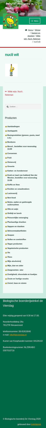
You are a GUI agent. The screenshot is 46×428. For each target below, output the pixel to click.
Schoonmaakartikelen (16, 231)
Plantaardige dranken (16, 222)
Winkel (37, 30)
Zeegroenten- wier (15, 270)
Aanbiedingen (13, 126)
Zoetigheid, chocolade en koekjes (22, 274)
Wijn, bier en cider (15, 266)
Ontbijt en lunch (14, 213)
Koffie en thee (13, 185)
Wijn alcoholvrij (14, 261)
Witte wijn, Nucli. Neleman (14, 93)
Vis (8, 252)
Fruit (9, 158)
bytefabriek (36, 424)
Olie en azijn (12, 209)
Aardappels (12, 131)
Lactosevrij (12, 193)
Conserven (12, 153)
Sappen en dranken (15, 226)
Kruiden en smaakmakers (18, 189)
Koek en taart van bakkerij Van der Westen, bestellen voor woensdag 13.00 (22, 177)
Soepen (10, 235)
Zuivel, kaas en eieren (16, 283)
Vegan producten (14, 244)
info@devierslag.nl (18, 335)
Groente (10, 166)
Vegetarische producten (17, 248)
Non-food (11, 198)
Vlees (9, 257)
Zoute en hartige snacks (18, 279)
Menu (36, 21)
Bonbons (11, 142)
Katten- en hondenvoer (17, 171)
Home (30, 30)
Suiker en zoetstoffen (16, 239)
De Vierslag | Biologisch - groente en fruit (10, 21)
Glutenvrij (11, 162)
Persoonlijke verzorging (17, 218)
